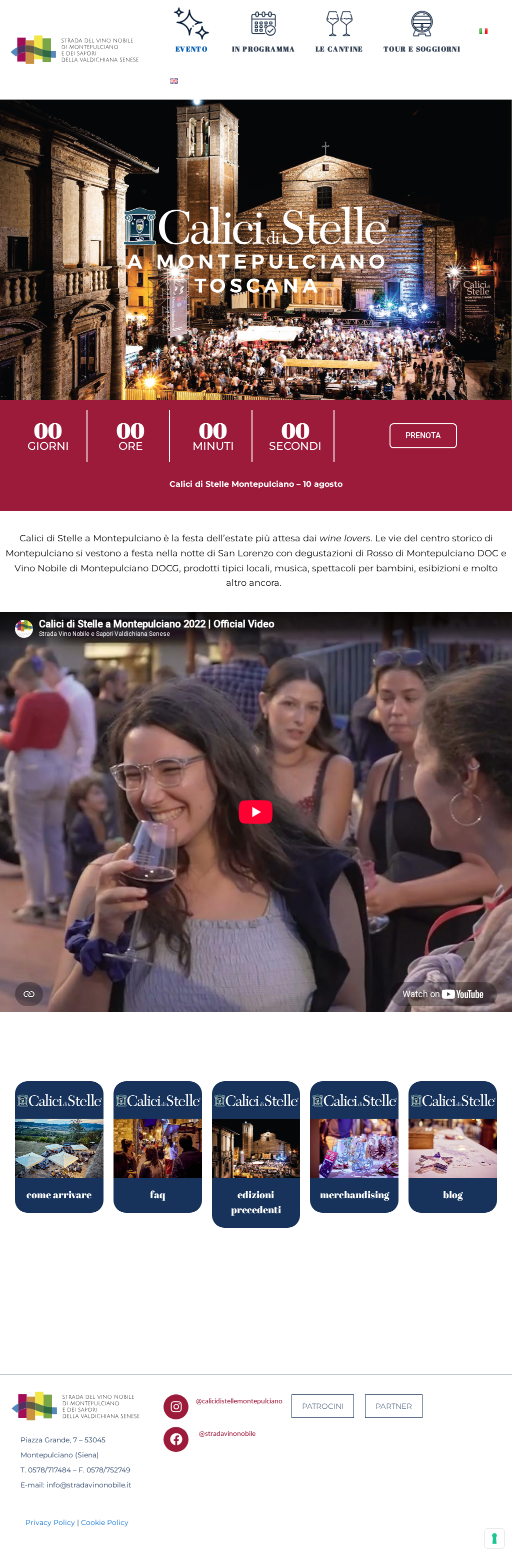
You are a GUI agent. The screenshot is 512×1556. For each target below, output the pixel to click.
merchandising (354, 1194)
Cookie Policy (104, 1522)
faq (158, 1194)
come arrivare (59, 1194)
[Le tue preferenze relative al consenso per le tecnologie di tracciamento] (494, 1538)
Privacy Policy (50, 1522)
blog (452, 1194)
